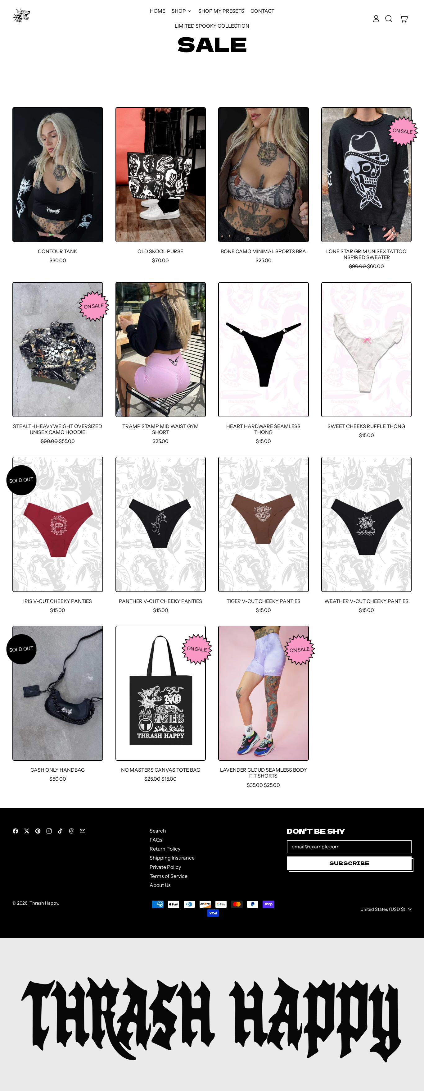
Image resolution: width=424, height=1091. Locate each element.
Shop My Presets (221, 11)
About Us (160, 885)
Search (158, 831)
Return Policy (165, 849)
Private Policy (165, 867)
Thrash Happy (43, 903)
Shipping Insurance (172, 858)
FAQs (156, 840)
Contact (262, 11)
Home (157, 11)
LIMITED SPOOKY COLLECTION (212, 26)
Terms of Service (168, 876)
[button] (388, 18)
